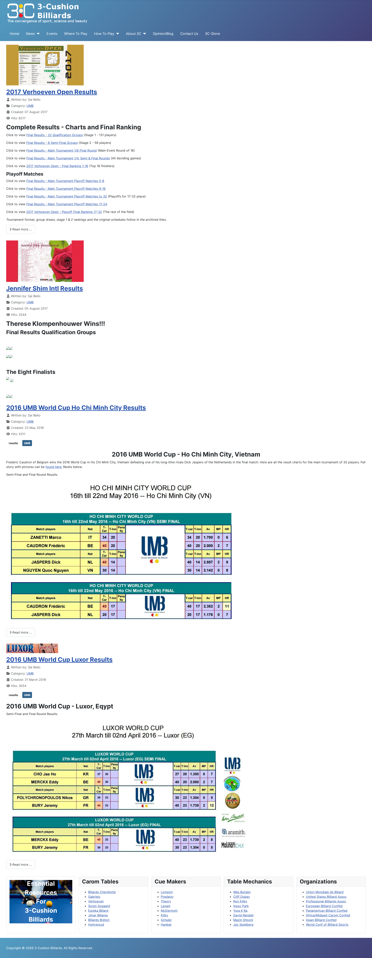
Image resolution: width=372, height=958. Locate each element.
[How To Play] (116, 33)
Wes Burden (242, 892)
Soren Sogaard (99, 906)
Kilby (164, 915)
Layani (165, 906)
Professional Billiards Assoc (326, 901)
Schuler (166, 920)
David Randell (243, 915)
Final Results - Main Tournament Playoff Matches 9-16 (66, 189)
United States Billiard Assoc (326, 897)
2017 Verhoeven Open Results (51, 92)
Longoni (167, 892)
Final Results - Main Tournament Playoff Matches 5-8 (65, 181)
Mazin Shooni (243, 920)
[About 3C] (143, 33)
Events (51, 34)
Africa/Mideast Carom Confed (328, 915)
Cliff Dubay (241, 897)
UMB (30, 106)
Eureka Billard (98, 911)
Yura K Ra (240, 911)
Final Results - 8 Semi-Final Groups (52, 143)
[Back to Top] (365, 951)
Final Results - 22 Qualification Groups (54, 135)
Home (14, 34)
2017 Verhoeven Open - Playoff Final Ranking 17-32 (64, 212)
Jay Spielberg (243, 924)
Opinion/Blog (163, 34)
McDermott (169, 911)
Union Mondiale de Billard (325, 892)
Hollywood (96, 924)
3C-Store (212, 34)
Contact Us (189, 34)
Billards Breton (98, 920)
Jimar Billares (98, 915)
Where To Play (75, 34)
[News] (37, 33)
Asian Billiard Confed (321, 920)
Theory (166, 901)
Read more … (21, 229)
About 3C (133, 34)
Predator (167, 897)
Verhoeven (96, 901)
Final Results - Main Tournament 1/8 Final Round (61, 150)
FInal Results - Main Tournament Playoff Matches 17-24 (66, 204)
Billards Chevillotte (102, 892)
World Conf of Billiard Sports (327, 924)
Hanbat (166, 924)
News (30, 34)
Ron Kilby (240, 901)
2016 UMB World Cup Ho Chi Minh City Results (76, 407)
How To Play (104, 34)
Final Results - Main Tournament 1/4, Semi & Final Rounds (68, 158)
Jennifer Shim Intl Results (44, 288)
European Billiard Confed (324, 906)
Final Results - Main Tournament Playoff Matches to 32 (66, 196)
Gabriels (94, 897)
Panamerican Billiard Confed (326, 911)
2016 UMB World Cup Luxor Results (59, 659)
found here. (54, 467)
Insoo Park (241, 906)
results (13, 443)
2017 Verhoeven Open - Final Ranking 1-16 (57, 166)
